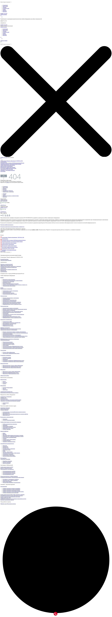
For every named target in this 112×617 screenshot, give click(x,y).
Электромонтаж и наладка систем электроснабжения (13, 314)
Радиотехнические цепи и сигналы (10, 293)
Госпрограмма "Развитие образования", (13, 237)
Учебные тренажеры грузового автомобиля (11, 489)
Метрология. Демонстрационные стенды (11, 373)
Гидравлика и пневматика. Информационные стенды (13, 360)
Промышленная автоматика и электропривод (12, 334)
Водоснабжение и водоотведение (9, 323)
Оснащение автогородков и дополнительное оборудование (12, 477)
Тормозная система (6, 449)
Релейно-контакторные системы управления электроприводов (15, 332)
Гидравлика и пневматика (5, 355)
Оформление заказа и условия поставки (11, 195)
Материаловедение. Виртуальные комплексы (12, 367)
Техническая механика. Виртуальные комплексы (12, 348)
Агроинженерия (3, 271)
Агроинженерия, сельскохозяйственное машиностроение (14, 411)
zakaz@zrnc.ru (3, 205)
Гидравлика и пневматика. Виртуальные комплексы (13, 361)
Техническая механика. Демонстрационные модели (13, 347)
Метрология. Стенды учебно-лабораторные (11, 371)
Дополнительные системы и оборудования (11, 452)
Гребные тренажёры (7, 462)
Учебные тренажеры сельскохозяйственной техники (13, 491)
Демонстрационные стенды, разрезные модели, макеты (14, 337)
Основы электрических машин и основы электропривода (14, 331)
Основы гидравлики (7, 358)
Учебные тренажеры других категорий (10, 492)
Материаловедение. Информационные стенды (12, 366)
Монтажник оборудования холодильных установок (13, 435)
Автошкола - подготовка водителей (7, 170)
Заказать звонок (10, 157)
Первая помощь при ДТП (5, 497)
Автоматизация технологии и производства (11, 322)
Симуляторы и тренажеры (8, 453)
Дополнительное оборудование (9, 285)
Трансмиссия (5, 446)
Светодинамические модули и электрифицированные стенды (15, 336)
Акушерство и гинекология (5, 396)
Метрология (2, 369)
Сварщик (4, 438)
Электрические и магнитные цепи (10, 300)
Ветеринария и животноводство (6, 417)
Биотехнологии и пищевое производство (8, 269)
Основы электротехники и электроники (11, 297)
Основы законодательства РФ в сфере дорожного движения (12, 494)
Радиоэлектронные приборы (8, 292)
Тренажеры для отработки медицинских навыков (10, 400)
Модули (4, 388)
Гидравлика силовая (7, 357)
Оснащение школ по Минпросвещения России (14, 240)
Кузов (4, 450)
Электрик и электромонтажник (9, 441)
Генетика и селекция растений (6, 264)
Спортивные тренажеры (5, 459)
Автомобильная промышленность (7, 443)
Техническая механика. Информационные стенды (13, 346)
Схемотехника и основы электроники (10, 290)
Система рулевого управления (9, 448)
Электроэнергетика (4, 306)
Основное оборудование (8, 387)
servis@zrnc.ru (3, 211)
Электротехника (3, 295)
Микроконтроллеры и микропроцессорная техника (10, 328)
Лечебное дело (3, 397)
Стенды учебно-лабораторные (9, 352)
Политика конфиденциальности (6, 224)
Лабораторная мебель (4, 375)
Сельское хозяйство (4, 409)
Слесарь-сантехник (6, 440)
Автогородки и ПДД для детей (6, 169)
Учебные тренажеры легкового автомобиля (11, 488)
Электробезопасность (7, 315)
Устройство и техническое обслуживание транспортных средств (13, 498)
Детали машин (6, 345)
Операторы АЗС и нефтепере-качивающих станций (13, 436)
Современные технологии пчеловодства (8, 267)
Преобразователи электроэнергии (9, 301)
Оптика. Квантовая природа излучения (10, 283)
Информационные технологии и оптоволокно (9, 339)
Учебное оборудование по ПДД (6, 467)
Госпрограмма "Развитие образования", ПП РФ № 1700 (11, 160)
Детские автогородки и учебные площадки (9, 476)
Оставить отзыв (6, 8)
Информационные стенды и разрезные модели (12, 304)
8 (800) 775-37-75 (3, 207)
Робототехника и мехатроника (6, 166)
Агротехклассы (3, 161)
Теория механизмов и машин (8, 344)
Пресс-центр (5, 6)
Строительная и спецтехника (8, 455)
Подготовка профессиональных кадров (8, 168)
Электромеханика (6, 298)
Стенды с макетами (7, 429)
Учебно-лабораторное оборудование (7, 165)
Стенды (4, 383)
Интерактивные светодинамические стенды (11, 303)
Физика (2, 277)
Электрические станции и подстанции (10, 308)
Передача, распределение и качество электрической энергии (15, 309)
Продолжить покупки (11, 503)
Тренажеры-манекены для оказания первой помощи (10, 164)
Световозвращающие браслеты (9, 472)
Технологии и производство (6, 319)
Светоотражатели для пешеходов (7, 469)
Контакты (5, 11)
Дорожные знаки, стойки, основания (10, 480)
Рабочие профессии (4, 431)
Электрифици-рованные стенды (9, 427)
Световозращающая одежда (8, 474)
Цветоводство (3, 270)
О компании (5, 5)
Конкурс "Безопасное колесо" (6, 468)
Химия (1, 287)
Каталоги (5, 189)
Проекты (4, 10)
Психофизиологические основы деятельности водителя (11, 495)
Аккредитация (6, 402)
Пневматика (5, 359)
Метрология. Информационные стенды (11, 372)
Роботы (4, 381)
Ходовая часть (5, 447)
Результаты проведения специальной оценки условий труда (12, 226)
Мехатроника (3, 385)
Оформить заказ (3, 503)
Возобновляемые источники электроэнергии (12, 312)
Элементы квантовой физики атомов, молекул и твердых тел (15, 284)
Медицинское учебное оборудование (7, 167)
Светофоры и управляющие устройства (11, 479)
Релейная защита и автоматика (9, 310)
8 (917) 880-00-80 (3, 200)
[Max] (5, 215)
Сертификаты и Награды (8, 190)
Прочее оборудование (7, 481)
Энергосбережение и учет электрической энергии (13, 311)
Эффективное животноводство (6, 265)
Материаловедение (4, 363)
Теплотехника (3, 350)
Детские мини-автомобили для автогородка (11, 482)
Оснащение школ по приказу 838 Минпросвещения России (12, 163)
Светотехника (5, 313)
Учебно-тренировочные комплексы (10, 424)
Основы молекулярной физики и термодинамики (12, 280)
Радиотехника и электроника (6, 288)
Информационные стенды (8, 325)
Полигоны (5, 382)
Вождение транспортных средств (7, 499)
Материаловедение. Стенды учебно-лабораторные (13, 365)
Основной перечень (4, 259)
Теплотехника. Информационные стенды (11, 353)
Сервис (4, 9)
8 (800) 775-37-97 (3, 13)
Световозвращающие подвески (9, 473)
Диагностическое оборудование (9, 456)
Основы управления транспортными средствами (10, 496)
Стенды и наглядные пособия (9, 420)
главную (7, 182)
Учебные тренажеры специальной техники (11, 490)
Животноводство (6, 415)
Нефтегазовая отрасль (4, 408)
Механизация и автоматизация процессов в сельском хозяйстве (15, 414)
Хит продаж (2, 171)
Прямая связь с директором (8, 191)
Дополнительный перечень (5, 260)
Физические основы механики (9, 279)
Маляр (4, 433)
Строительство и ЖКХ (7, 321)
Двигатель (5, 445)
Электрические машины (7, 333)
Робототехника (3, 379)
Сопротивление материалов (8, 343)
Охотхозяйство (3, 458)
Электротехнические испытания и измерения (12, 302)
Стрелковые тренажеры (5, 407)
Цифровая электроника (5, 327)
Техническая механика (5, 340)
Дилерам (4, 7)
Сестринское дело (4, 398)
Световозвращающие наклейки (9, 471)
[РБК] (9, 215)
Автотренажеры (3, 486)
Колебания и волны (7, 282)
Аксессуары (5, 389)
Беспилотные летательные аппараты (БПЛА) (9, 392)
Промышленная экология (8, 324)
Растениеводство (6, 412)
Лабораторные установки (8, 426)
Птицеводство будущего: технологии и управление (10, 266)
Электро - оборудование (7, 451)
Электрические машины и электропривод (8, 329)
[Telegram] (1, 215)
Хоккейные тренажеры (7, 461)
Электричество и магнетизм (8, 281)
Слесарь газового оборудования (9, 439)
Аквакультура (3, 268)
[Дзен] (7, 215)
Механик (4, 434)
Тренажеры (5, 419)
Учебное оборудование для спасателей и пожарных (10, 422)
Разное (4, 403)
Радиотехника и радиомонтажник (9, 437)
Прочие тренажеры (6, 463)
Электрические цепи (7, 291)
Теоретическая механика (8, 342)
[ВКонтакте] (3, 215)
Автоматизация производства (6, 391)
